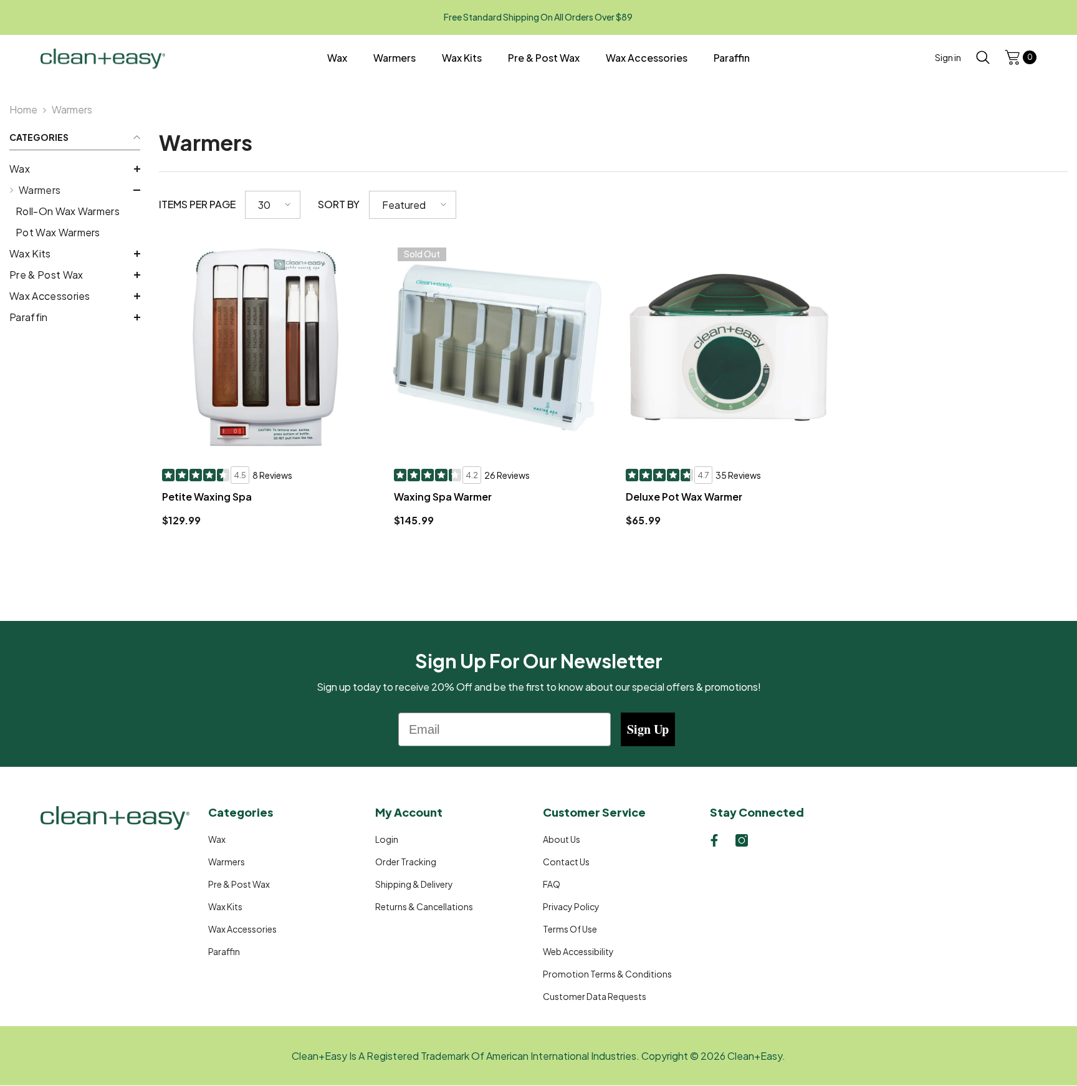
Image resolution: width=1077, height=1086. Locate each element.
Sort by (339, 204)
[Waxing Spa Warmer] (497, 347)
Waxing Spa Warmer (443, 496)
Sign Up (648, 729)
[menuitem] (74, 169)
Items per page (197, 204)
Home (23, 109)
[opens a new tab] (714, 840)
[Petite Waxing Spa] (265, 347)
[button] (74, 169)
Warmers (72, 109)
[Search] (983, 57)
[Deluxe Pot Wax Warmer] (729, 347)
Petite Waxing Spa (207, 496)
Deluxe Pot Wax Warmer (684, 496)
